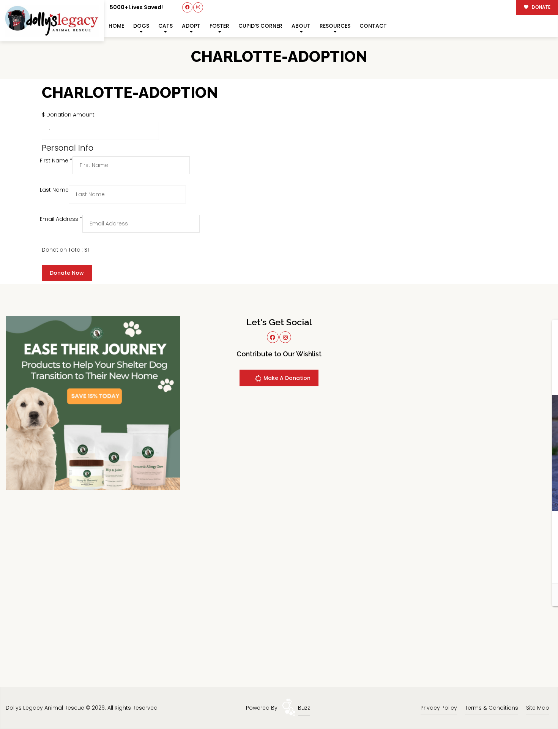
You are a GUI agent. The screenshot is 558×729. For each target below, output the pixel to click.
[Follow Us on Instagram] (198, 7)
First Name (56, 160)
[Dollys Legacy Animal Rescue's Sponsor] (93, 402)
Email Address (61, 219)
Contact (373, 26)
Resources (335, 26)
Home (116, 26)
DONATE (540, 7)
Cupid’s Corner (260, 26)
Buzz (304, 708)
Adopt (191, 26)
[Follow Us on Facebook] (187, 7)
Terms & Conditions (491, 708)
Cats (165, 26)
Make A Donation (286, 378)
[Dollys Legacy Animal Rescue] (52, 21)
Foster (219, 26)
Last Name (54, 190)
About (301, 26)
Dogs (141, 26)
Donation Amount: (71, 114)
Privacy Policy (439, 708)
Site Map (537, 708)
